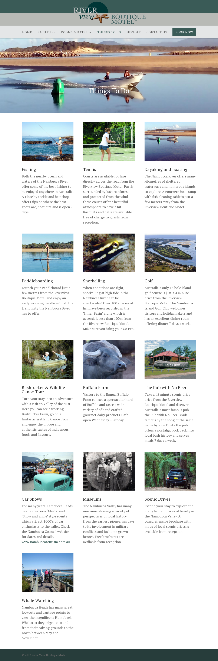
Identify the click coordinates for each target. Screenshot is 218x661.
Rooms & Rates (74, 32)
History (134, 32)
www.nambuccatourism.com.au (46, 541)
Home (27, 32)
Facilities (47, 32)
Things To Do (109, 32)
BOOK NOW (184, 32)
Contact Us (156, 32)
